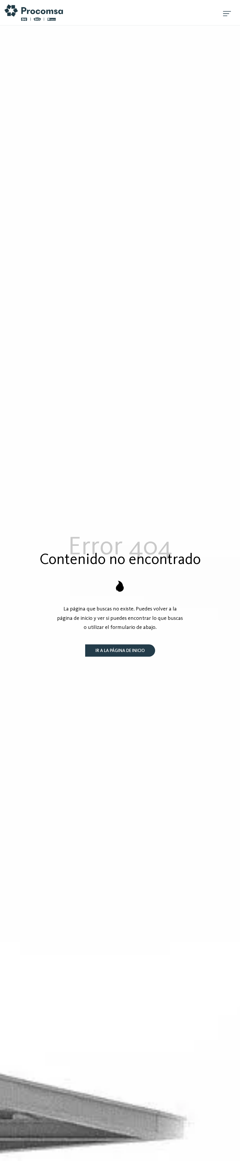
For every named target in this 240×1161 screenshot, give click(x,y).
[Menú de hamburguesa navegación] (227, 12)
